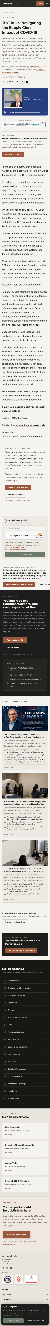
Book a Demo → (7, 1264)
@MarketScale (20, 418)
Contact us (5, 1261)
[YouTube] (11, 1268)
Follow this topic (25, 554)
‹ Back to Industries (9, 13)
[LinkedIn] (3, 1268)
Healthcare (8, 18)
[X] (7, 1268)
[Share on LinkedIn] (27, 82)
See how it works (15, 494)
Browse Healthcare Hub (15, 922)
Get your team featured (18, 487)
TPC (24, 209)
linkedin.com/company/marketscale (22, 436)
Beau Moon (8, 218)
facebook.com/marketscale (30, 425)
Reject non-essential (35, 1321)
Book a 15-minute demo (16, 1234)
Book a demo (13, 647)
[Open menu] (46, 3)
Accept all (13, 1321)
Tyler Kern (32, 218)
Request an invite (13, 154)
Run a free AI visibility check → (19, 584)
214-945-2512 (16, 547)
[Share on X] (22, 82)
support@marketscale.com (15, 550)
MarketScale (35, 66)
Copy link (15, 82)
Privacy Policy (16, 1315)
